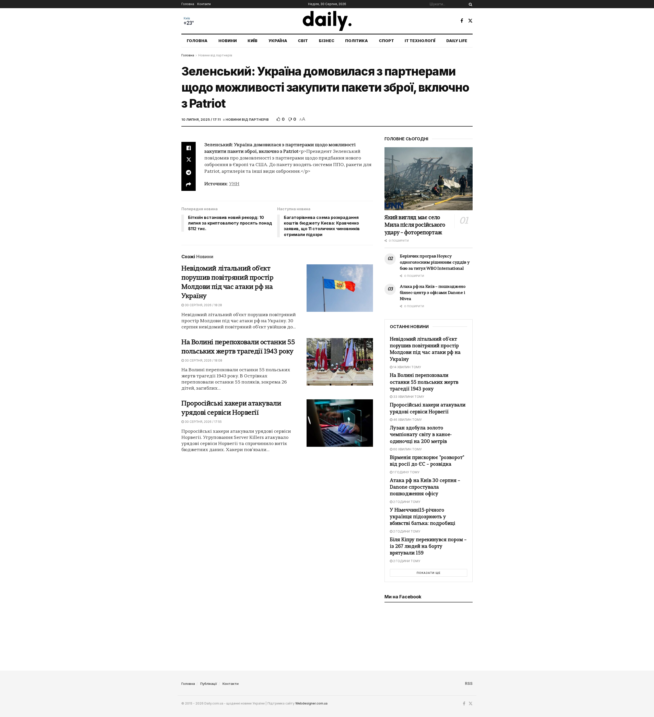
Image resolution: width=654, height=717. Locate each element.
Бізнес (326, 40)
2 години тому (406, 502)
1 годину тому (405, 472)
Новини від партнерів (215, 55)
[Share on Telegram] (188, 172)
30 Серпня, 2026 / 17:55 (203, 422)
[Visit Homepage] (327, 21)
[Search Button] (469, 4)
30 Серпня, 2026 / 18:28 (203, 305)
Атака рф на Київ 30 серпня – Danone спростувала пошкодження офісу (425, 487)
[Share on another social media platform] (188, 185)
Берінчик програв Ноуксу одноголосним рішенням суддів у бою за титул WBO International (435, 262)
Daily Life (456, 40)
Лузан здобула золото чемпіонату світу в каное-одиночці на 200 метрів (421, 435)
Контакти (204, 4)
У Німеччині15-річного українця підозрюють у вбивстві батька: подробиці (422, 517)
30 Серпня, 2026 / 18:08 (203, 360)
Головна (187, 4)
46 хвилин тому (407, 420)
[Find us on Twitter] (470, 21)
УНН (234, 184)
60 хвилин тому (407, 449)
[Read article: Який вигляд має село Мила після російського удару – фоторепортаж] (428, 178)
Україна (277, 40)
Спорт (386, 40)
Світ (303, 40)
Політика (356, 40)
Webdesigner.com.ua (311, 703)
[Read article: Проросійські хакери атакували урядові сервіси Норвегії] (340, 423)
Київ (187, 18)
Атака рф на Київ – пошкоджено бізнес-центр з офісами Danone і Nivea (432, 293)
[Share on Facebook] (188, 148)
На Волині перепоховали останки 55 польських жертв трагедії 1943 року (424, 382)
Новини (227, 40)
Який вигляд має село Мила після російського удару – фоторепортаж (414, 225)
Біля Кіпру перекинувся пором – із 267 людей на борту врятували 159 (428, 547)
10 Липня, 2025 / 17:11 (201, 119)
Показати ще (429, 573)
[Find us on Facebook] (461, 21)
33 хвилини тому (408, 397)
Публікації (208, 684)
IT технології (420, 40)
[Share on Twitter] (188, 160)
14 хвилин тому (406, 367)
